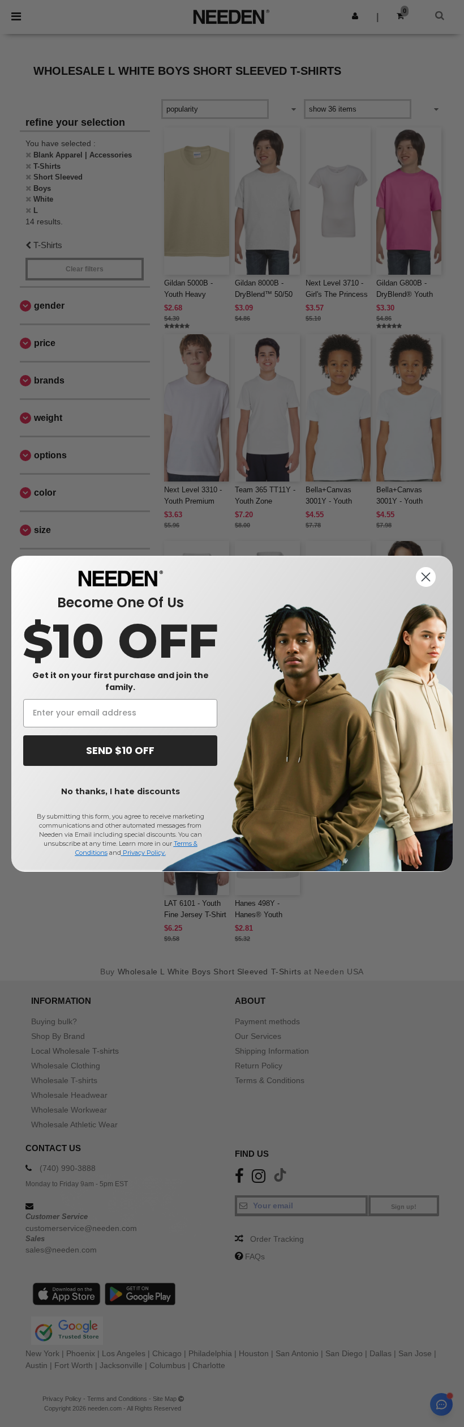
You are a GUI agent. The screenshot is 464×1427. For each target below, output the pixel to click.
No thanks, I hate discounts (120, 791)
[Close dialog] (426, 577)
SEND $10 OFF (120, 750)
